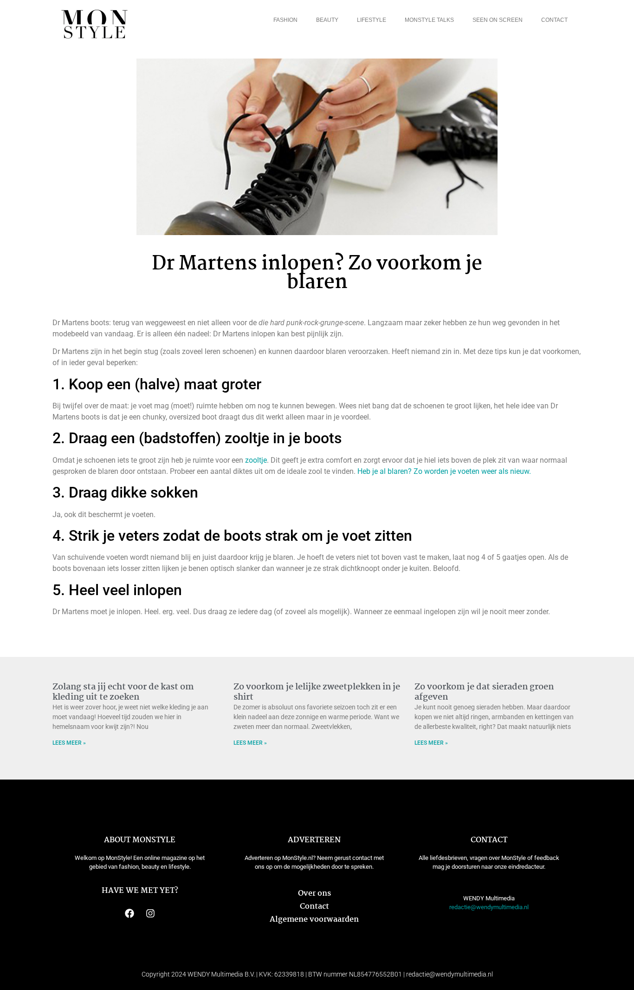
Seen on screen (497, 20)
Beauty (327, 20)
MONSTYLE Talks (429, 20)
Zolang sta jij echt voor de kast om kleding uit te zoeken (123, 692)
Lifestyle (371, 20)
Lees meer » (69, 743)
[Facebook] (129, 913)
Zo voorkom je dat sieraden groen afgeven (484, 692)
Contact (554, 20)
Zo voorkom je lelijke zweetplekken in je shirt (316, 692)
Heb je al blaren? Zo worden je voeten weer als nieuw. (444, 471)
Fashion (285, 20)
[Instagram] (150, 913)
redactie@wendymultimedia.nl (489, 907)
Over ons (314, 893)
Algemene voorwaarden (314, 919)
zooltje (256, 460)
